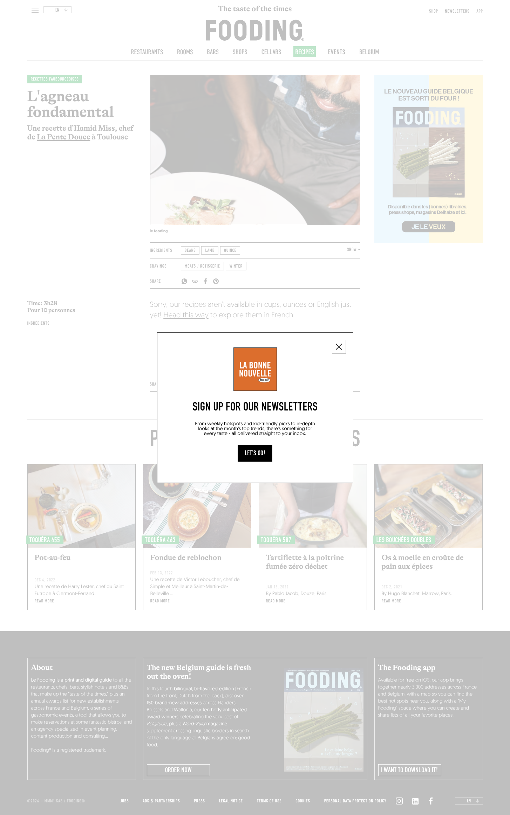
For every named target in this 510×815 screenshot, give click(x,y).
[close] (339, 347)
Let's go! (255, 453)
